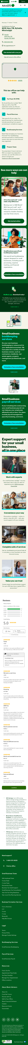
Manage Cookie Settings (9, 935)
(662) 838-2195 (8, 42)
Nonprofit (5, 916)
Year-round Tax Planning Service (11, 895)
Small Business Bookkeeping (10, 947)
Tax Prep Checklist (7, 975)
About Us (4, 992)
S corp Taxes (5, 880)
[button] (20, 5)
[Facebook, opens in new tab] (8, 1019)
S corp (4, 911)
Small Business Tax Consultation (11, 890)
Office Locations (7, 980)
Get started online (14, 221)
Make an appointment (8, 15)
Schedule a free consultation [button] (14, 274)
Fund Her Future (7, 994)
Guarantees (5, 1008)
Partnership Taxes (7, 885)
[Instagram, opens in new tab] (13, 1019)
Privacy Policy (6, 932)
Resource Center (7, 1006)
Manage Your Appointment (10, 977)
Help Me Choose (7, 918)
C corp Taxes (5, 883)
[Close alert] (25, 12)
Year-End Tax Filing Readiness (10, 892)
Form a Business (7, 906)
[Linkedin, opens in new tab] (17, 1019)
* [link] (21, 108)
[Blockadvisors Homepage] (14, 1)
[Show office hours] (14, 45)
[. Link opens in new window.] (7, 1041)
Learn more (14, 306)
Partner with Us (6, 996)
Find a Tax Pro (6, 970)
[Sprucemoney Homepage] (23, 1)
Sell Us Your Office (7, 999)
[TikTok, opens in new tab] (4, 1019)
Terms (4, 930)
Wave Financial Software (9, 1001)
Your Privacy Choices (18, 1041)
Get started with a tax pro (12, 52)
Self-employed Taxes (8, 878)
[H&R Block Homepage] (4, 1)
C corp (4, 914)
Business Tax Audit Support (10, 887)
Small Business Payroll (8, 958)
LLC (3, 909)
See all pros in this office (12, 57)
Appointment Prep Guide (9, 973)
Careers (4, 1004)
